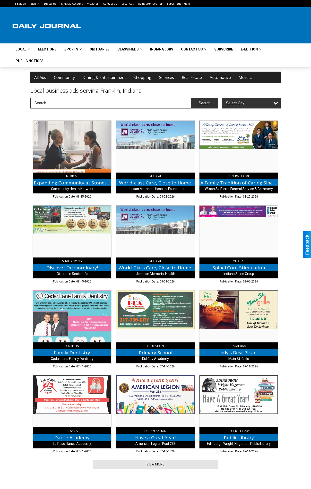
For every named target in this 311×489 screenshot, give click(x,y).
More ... (245, 77)
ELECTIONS (47, 49)
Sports (71, 49)
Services (166, 77)
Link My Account (72, 3)
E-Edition (20, 3)
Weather (92, 3)
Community (64, 77)
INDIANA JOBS (161, 49)
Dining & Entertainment (104, 77)
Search (204, 103)
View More (155, 464)
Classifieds (128, 49)
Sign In (35, 3)
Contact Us (110, 3)
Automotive (220, 77)
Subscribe (50, 3)
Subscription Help (178, 3)
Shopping (142, 77)
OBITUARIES (100, 49)
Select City (235, 103)
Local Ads (127, 3)
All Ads (40, 77)
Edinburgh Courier (150, 3)
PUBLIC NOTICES (29, 61)
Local (21, 49)
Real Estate (192, 77)
